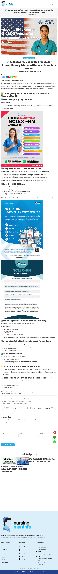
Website (40, 433)
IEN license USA (13, 401)
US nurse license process (20, 403)
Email (21, 433)
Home (17, 3)
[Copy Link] (16, 77)
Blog (35, 3)
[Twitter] (4, 77)
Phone (40, 546)
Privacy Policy (23, 568)
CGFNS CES (4, 401)
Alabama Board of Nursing (8, 399)
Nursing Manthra (23, 71)
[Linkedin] (7, 77)
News (43, 3)
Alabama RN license (23, 399)
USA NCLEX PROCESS (31, 15)
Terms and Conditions (33, 568)
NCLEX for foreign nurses (25, 401)
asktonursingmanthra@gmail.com (47, 554)
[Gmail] (14, 77)
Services (27, 3)
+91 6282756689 (42, 550)
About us (22, 3)
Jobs (39, 3)
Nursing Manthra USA (7, 403)
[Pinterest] (9, 77)
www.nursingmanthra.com (33, 392)
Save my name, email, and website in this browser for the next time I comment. (21, 441)
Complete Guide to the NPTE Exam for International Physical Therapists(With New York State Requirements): (42, 460)
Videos (31, 3)
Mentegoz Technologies (38, 572)
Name (3, 433)
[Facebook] (2, 77)
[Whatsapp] (11, 77)
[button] (57, 2)
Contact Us (48, 3)
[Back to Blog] (29, 408)
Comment (4, 423)
